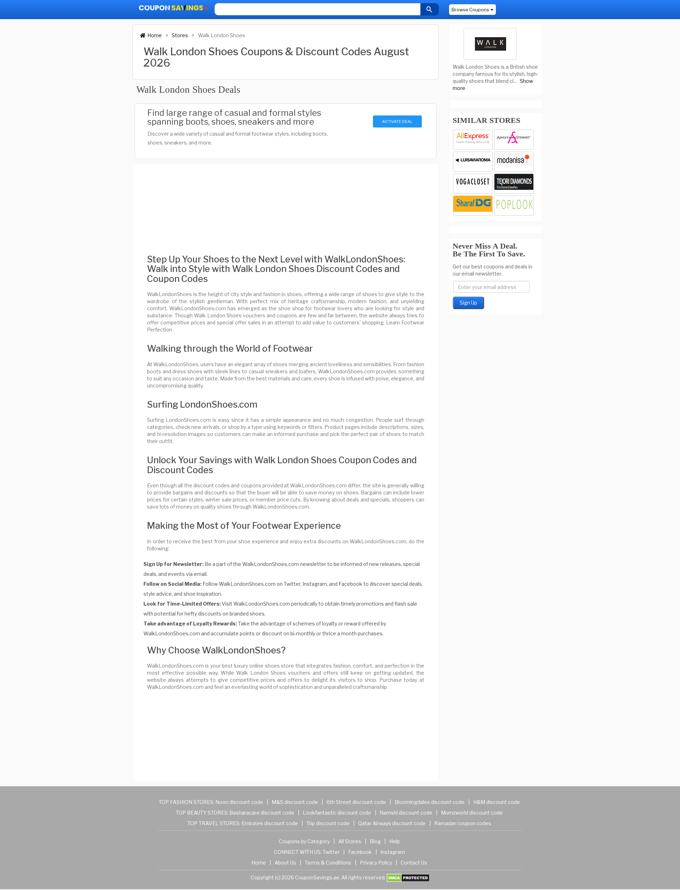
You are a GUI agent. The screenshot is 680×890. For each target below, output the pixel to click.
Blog (375, 841)
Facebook (360, 852)
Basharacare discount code (262, 813)
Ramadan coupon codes (462, 823)
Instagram (392, 852)
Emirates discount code (270, 823)
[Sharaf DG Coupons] (473, 205)
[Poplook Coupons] (514, 205)
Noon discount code (239, 802)
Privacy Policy (376, 863)
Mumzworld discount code (472, 813)
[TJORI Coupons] (514, 184)
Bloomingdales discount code (430, 802)
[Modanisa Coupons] (514, 162)
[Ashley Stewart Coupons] (514, 140)
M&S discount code (295, 802)
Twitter (331, 852)
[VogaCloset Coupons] (473, 184)
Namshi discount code (406, 813)
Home (154, 35)
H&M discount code (496, 802)
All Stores (349, 841)
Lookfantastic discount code (337, 813)
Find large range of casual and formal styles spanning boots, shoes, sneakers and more (234, 117)
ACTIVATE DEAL (397, 121)
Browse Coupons (470, 9)
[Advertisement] (285, 203)
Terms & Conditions (328, 863)
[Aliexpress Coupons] (473, 140)
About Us (285, 863)
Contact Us (414, 863)
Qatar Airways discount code (392, 823)
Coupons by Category (304, 841)
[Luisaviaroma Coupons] (473, 162)
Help (394, 841)
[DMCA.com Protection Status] (408, 877)
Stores (180, 35)
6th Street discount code (356, 802)
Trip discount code (328, 823)
